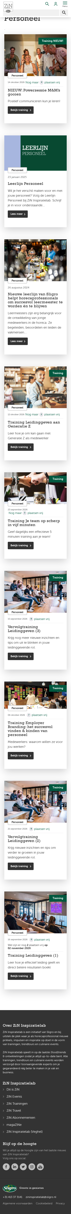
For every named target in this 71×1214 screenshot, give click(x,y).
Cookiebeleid (44, 1203)
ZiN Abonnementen (21, 1117)
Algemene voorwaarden (17, 1203)
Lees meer (17, 214)
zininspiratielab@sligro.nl (41, 1197)
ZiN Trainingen (17, 1103)
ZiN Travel (14, 1110)
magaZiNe (14, 1124)
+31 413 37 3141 (12, 1197)
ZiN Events (14, 1096)
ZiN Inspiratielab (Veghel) (25, 1131)
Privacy (60, 1203)
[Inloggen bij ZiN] (55, 4)
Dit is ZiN (13, 1089)
